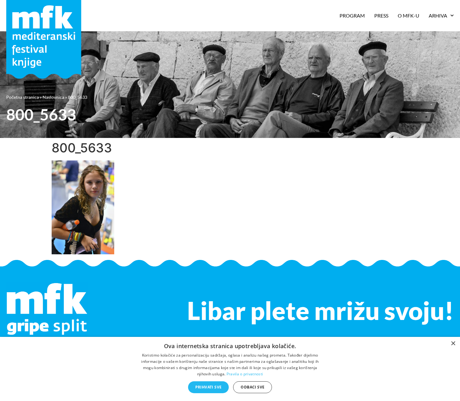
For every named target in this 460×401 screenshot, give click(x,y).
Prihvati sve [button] (208, 387)
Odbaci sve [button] (252, 387)
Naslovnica (53, 97)
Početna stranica (22, 97)
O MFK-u (408, 15)
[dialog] (230, 369)
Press (381, 15)
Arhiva (438, 15)
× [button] (453, 343)
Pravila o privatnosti (245, 374)
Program (352, 15)
